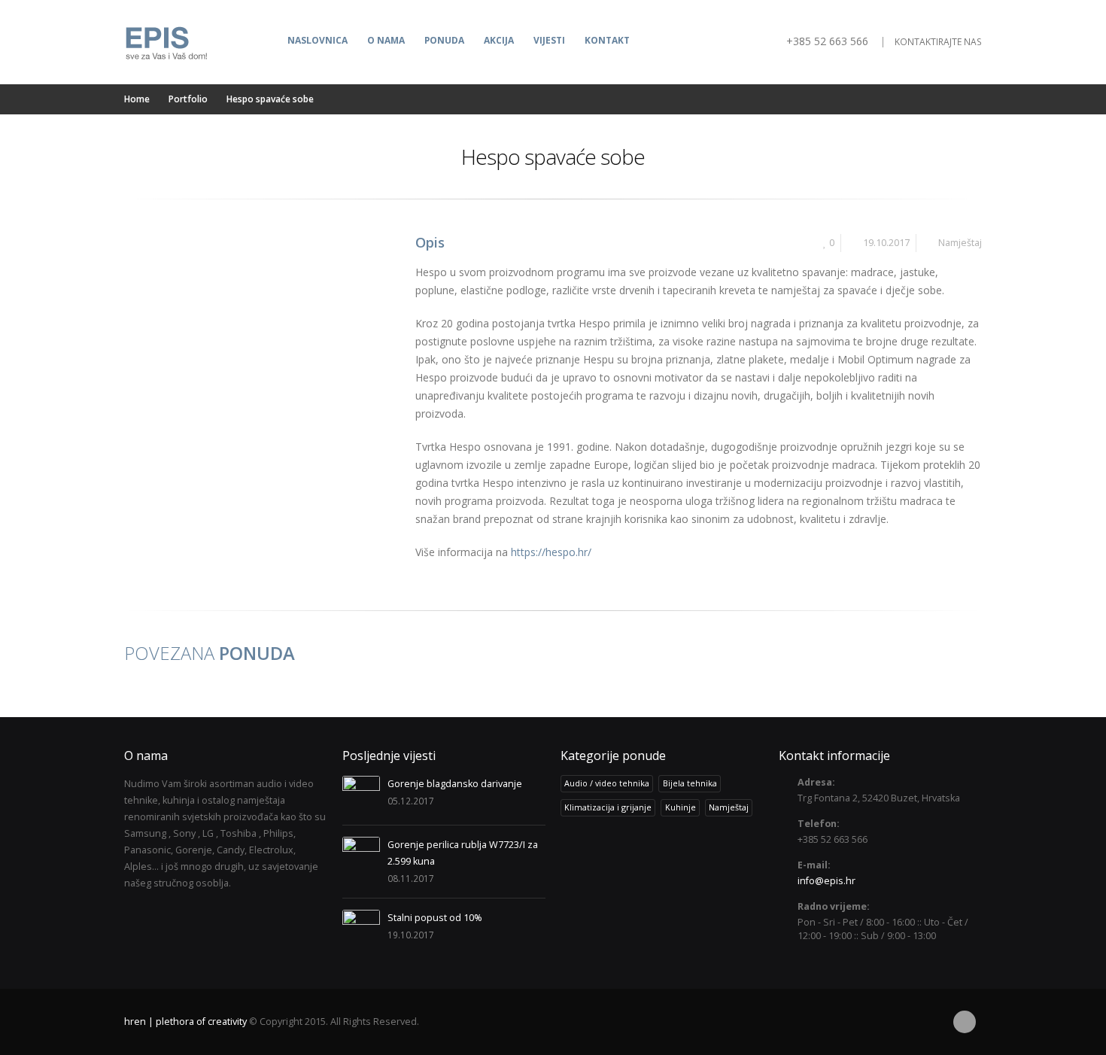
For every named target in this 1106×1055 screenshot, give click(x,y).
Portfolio (188, 99)
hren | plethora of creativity (185, 1021)
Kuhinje (680, 807)
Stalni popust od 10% (434, 917)
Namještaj (960, 242)
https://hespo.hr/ (551, 552)
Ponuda (444, 40)
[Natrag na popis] (135, 163)
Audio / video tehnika (606, 783)
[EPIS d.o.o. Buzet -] (166, 42)
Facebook (964, 1022)
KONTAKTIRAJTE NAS (938, 41)
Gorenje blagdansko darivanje (454, 783)
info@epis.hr (826, 880)
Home (137, 99)
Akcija (499, 40)
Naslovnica (317, 40)
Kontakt (607, 40)
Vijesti (549, 40)
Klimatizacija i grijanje (608, 807)
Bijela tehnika (690, 783)
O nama (386, 40)
